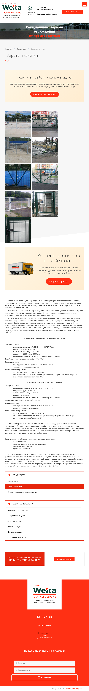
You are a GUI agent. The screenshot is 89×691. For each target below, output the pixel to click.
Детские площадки (15, 532)
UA (15, 3)
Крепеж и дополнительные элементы (22, 492)
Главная (8, 49)
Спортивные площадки (17, 537)
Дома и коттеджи (14, 526)
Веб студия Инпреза (74, 688)
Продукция (21, 49)
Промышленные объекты (18, 510)
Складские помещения (16, 516)
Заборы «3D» (13, 481)
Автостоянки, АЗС (15, 521)
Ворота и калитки (38, 49)
